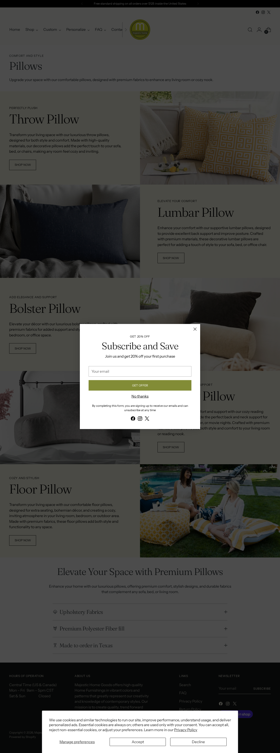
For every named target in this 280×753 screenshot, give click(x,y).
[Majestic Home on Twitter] (147, 419)
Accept (138, 742)
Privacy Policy (185, 730)
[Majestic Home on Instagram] (140, 419)
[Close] (195, 329)
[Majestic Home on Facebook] (133, 419)
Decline (198, 742)
